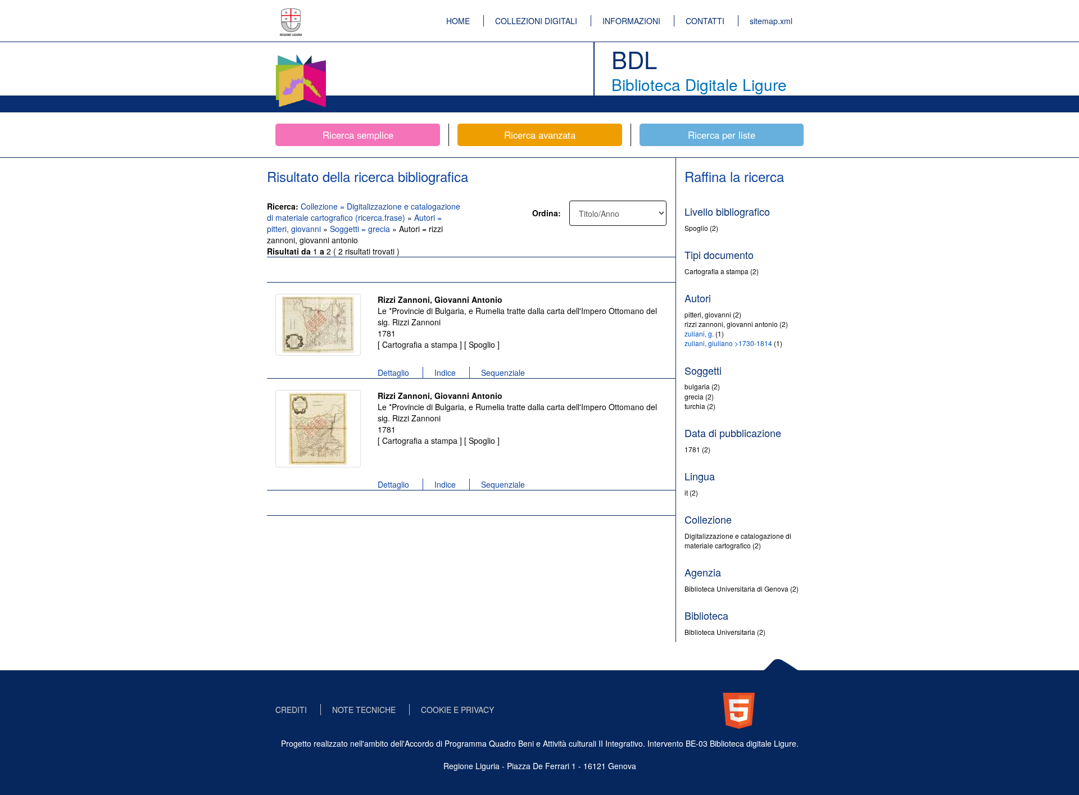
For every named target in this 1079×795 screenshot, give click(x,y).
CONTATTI (705, 20)
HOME (458, 20)
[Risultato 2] (318, 429)
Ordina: (546, 213)
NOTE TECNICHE (364, 709)
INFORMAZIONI (631, 20)
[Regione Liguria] (291, 14)
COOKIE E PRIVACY (457, 709)
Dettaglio (393, 372)
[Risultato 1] (318, 325)
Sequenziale (503, 372)
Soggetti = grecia (361, 228)
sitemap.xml (771, 20)
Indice (445, 372)
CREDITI (291, 709)
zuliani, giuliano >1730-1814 (728, 343)
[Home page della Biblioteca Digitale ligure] (300, 56)
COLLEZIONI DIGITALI (536, 20)
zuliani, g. (699, 333)
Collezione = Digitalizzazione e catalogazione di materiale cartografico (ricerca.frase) (363, 212)
